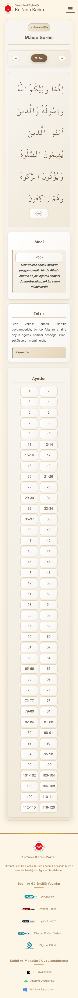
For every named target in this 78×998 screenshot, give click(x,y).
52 (49, 594)
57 (29, 626)
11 (29, 444)
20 (29, 476)
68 (29, 679)
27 (29, 487)
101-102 (29, 775)
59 (29, 637)
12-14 (48, 444)
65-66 (29, 669)
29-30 (29, 498)
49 (29, 583)
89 (29, 733)
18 (29, 466)
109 (29, 797)
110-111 (48, 797)
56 (49, 615)
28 (49, 487)
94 (29, 754)
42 (49, 540)
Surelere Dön (39, 27)
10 (49, 434)
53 (29, 605)
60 (49, 637)
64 (49, 658)
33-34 (48, 508)
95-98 (48, 754)
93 (49, 743)
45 (29, 562)
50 (49, 583)
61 (29, 647)
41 (29, 540)
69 (49, 679)
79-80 (29, 711)
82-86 (29, 722)
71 (49, 690)
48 (49, 572)
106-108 (48, 786)
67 (49, 669)
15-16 (29, 455)
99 (29, 765)
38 (49, 519)
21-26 (48, 476)
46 (49, 562)
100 (48, 765)
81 (49, 711)
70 (29, 690)
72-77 (29, 701)
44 (49, 551)
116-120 (48, 807)
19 (49, 466)
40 (49, 530)
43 (29, 551)
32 (29, 508)
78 (49, 701)
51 (29, 594)
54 (49, 605)
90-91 (48, 733)
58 (49, 626)
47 (29, 572)
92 (29, 743)
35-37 (29, 519)
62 (49, 647)
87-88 (48, 722)
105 (29, 786)
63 (29, 658)
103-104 (48, 775)
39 (29, 530)
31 (49, 498)
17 (49, 455)
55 (29, 615)
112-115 (29, 807)
